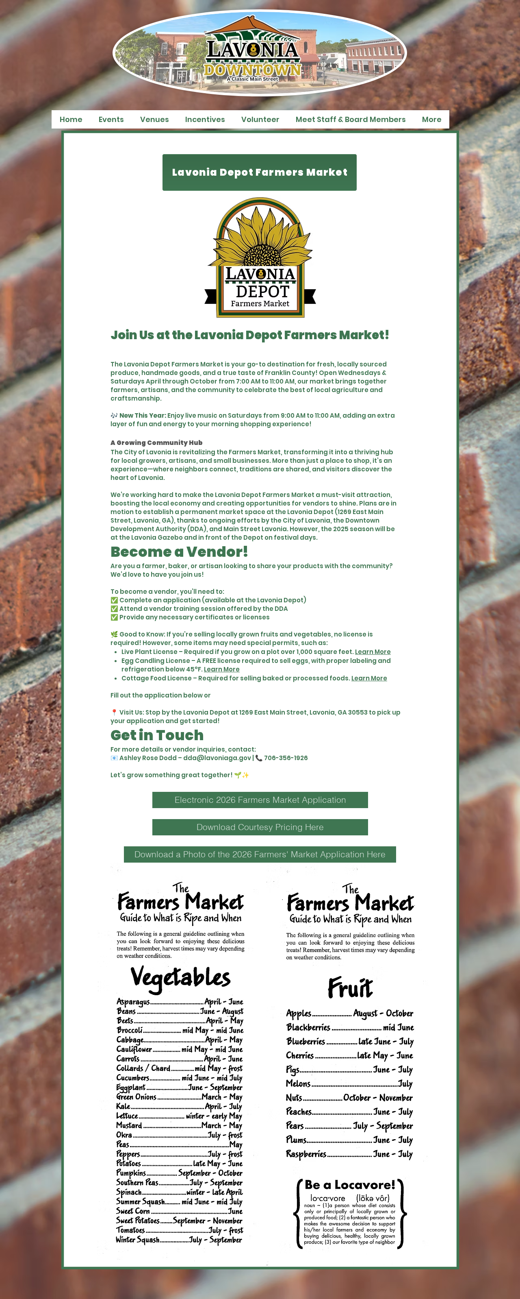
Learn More (373, 651)
